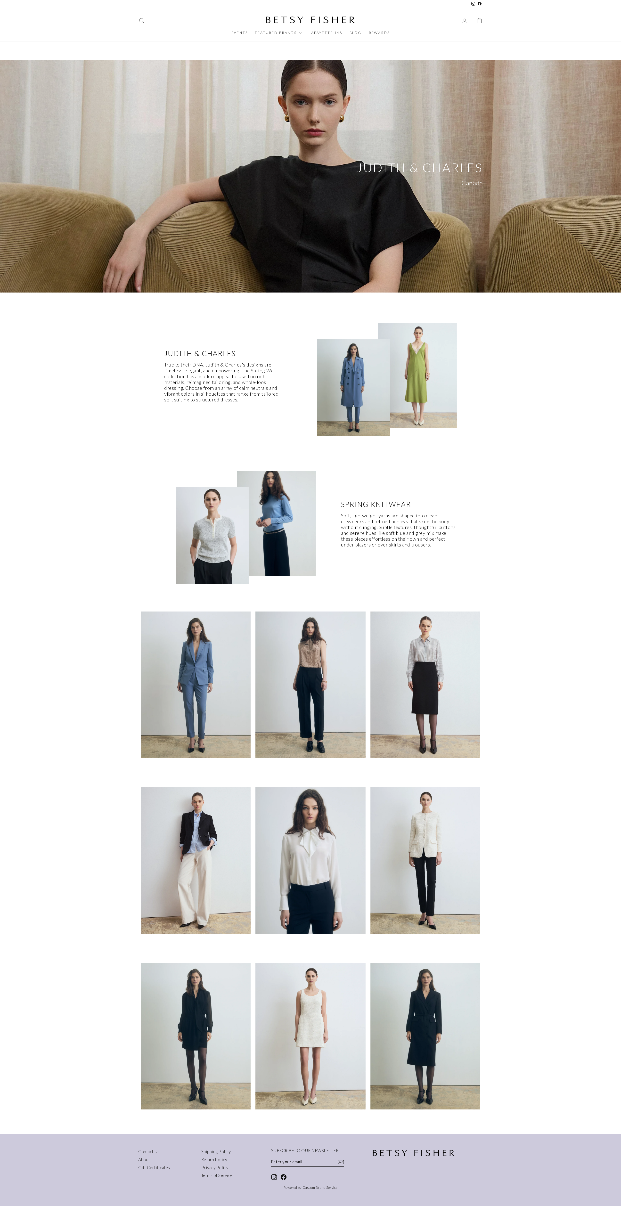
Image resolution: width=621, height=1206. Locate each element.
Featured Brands (276, 33)
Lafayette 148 (325, 33)
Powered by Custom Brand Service (310, 1187)
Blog (355, 33)
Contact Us (149, 1151)
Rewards (379, 33)
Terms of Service (217, 1175)
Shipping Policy (216, 1151)
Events (239, 33)
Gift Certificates (154, 1167)
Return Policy (214, 1159)
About (144, 1159)
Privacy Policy (215, 1167)
